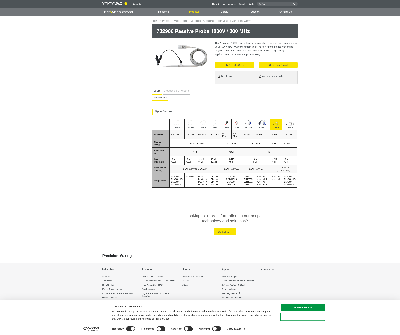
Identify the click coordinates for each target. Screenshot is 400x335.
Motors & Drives (109, 297)
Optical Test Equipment (152, 276)
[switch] (161, 328)
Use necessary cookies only (303, 316)
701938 (190, 127)
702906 (276, 127)
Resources (187, 280)
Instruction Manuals (272, 76)
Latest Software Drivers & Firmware (237, 280)
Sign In (251, 3)
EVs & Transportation (112, 289)
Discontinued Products (231, 297)
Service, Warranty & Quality (234, 284)
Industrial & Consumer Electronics (117, 293)
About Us (232, 3)
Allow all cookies (302, 307)
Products (194, 11)
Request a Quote (236, 65)
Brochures (226, 76)
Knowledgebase (228, 289)
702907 (290, 127)
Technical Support (280, 65)
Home (156, 20)
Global (242, 3)
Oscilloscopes (180, 20)
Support (255, 11)
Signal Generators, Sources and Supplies (156, 294)
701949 (262, 127)
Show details (234, 329)
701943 (215, 127)
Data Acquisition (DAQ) (152, 284)
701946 (248, 127)
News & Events (218, 3)
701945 (236, 127)
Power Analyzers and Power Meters (158, 280)
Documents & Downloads (193, 276)
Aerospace (107, 276)
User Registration (229, 293)
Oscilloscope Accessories (202, 20)
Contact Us (285, 11)
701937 (177, 127)
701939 (203, 127)
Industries (163, 11)
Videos (185, 284)
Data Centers (108, 284)
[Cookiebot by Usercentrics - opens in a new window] (91, 329)
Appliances (107, 280)
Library (224, 11)
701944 (226, 127)
